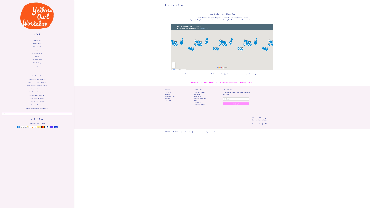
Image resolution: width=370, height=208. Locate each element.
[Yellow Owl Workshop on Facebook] (34, 119)
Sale (37, 66)
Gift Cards (168, 100)
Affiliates (167, 94)
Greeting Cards (37, 59)
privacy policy (204, 132)
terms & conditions (187, 132)
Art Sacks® (37, 46)
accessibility (212, 132)
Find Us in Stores (199, 92)
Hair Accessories (37, 53)
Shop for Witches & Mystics (37, 82)
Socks (37, 56)
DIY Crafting (37, 63)
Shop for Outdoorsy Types (37, 92)
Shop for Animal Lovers (37, 95)
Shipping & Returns (200, 98)
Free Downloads (170, 96)
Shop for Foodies (37, 76)
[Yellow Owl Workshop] (37, 16)
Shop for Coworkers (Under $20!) (37, 108)
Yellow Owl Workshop (39, 123)
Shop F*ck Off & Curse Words (37, 85)
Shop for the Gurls (37, 89)
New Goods (37, 43)
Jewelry (37, 50)
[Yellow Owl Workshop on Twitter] (32, 119)
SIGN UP (236, 104)
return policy (196, 132)
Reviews (167, 98)
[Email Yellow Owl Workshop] (42, 119)
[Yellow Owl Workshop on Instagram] (39, 119)
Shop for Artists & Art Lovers (37, 79)
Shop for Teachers (37, 105)
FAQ (195, 100)
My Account (197, 96)
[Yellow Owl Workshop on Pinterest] (37, 119)
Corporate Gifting (199, 104)
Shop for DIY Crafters (37, 101)
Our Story (168, 92)
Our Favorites (37, 40)
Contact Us (197, 102)
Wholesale (197, 94)
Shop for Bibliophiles (37, 98)
